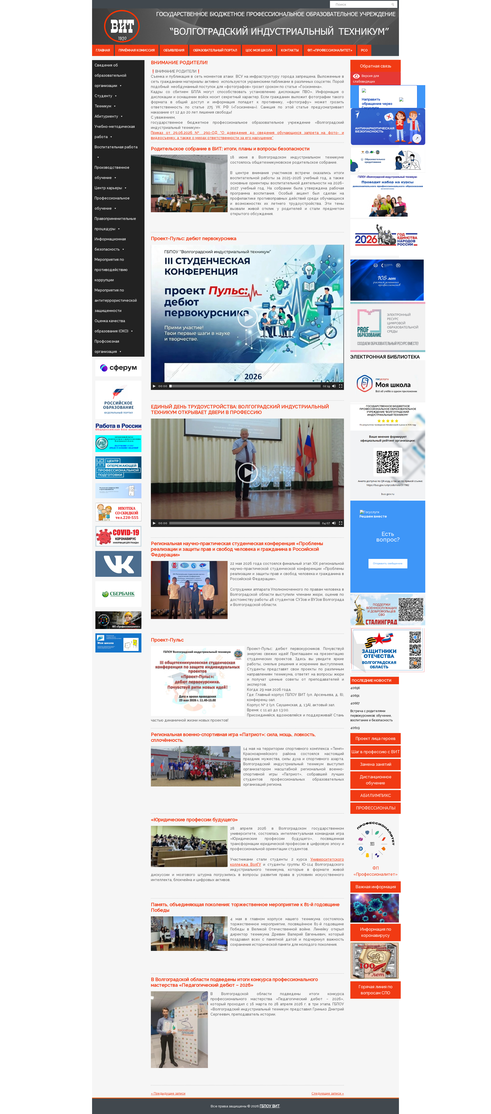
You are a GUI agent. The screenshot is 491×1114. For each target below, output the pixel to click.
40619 (355, 728)
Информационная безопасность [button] (110, 244)
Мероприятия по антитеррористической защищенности (116, 300)
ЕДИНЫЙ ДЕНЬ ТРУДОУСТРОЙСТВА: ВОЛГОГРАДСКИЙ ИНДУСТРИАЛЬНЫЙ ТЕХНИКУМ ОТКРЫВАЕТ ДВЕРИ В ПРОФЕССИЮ (240, 409)
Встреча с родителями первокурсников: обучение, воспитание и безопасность (371, 715)
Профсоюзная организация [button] (107, 346)
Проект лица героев (375, 738)
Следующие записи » (327, 1093)
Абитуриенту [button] (106, 116)
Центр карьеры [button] (108, 188)
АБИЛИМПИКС (375, 795)
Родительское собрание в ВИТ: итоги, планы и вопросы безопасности (230, 148)
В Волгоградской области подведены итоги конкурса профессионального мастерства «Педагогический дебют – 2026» (234, 982)
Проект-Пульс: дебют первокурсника (193, 238)
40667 (355, 703)
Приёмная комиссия (137, 50)
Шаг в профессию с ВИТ (375, 751)
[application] (247, 317)
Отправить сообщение (388, 563)
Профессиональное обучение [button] (112, 203)
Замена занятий (375, 764)
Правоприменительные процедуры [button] (115, 224)
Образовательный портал (215, 50)
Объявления (173, 50)
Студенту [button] (103, 96)
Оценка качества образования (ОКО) (111, 326)
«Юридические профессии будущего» (194, 819)
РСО (364, 50)
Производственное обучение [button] (112, 172)
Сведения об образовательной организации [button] (110, 75)
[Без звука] (334, 386)
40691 (355, 695)
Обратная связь (375, 66)
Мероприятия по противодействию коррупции (111, 269)
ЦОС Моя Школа (259, 50)
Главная (103, 50)
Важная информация (375, 886)
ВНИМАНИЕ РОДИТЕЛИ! (179, 62)
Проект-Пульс (167, 640)
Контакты (290, 50)
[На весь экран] (341, 386)
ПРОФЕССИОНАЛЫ (375, 808)
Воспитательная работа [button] (116, 147)
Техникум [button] (103, 106)
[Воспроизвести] (154, 386)
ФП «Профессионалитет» (329, 50)
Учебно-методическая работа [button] (115, 132)
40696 (355, 688)
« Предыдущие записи (168, 1093)
